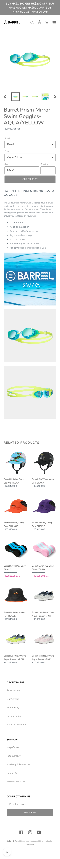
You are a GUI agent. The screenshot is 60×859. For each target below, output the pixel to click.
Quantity (44, 164)
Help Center (13, 747)
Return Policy (13, 756)
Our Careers (13, 699)
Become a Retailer (16, 781)
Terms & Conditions (17, 724)
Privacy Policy (14, 716)
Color (6, 151)
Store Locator (14, 690)
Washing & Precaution (18, 764)
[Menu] (54, 22)
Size (6, 164)
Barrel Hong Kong (22, 841)
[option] (15, 97)
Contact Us (12, 773)
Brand (7, 138)
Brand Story (13, 707)
